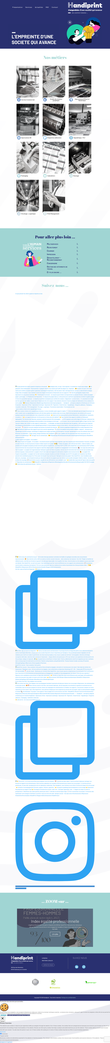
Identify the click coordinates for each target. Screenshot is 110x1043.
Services (28, 7)
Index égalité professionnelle (55, 921)
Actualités (39, 7)
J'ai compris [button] (3, 1015)
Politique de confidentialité (68, 997)
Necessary (5, 1034)
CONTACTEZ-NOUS (48, 965)
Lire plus (55, 934)
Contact (55, 7)
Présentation (17, 7)
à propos (44, 958)
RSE (47, 7)
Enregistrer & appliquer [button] (6, 1042)
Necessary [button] (3, 1031)
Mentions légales (47, 960)
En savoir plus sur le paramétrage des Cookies (18, 1015)
